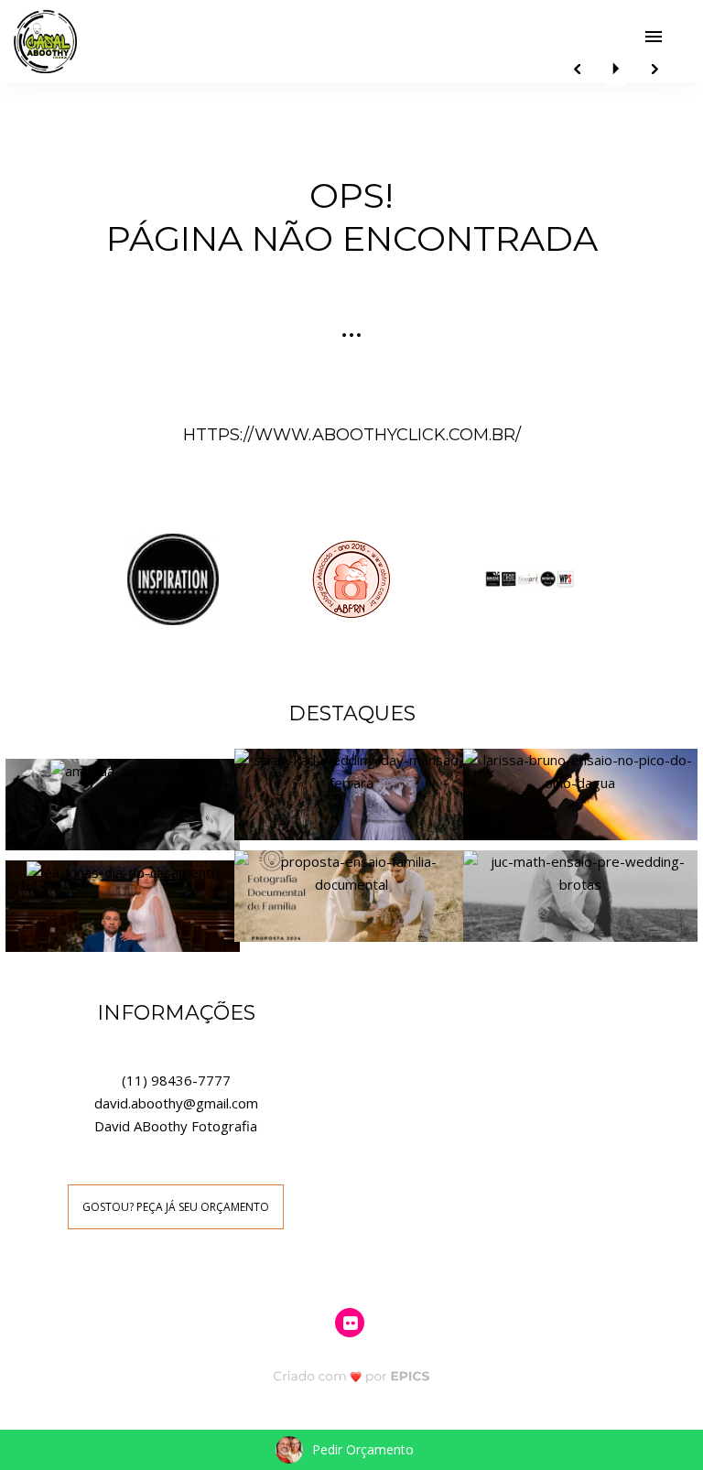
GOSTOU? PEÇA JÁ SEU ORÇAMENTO (175, 1207)
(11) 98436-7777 (176, 1080)
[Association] (530, 578)
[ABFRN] (351, 578)
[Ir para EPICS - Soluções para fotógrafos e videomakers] (352, 1376)
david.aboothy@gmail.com (176, 1103)
